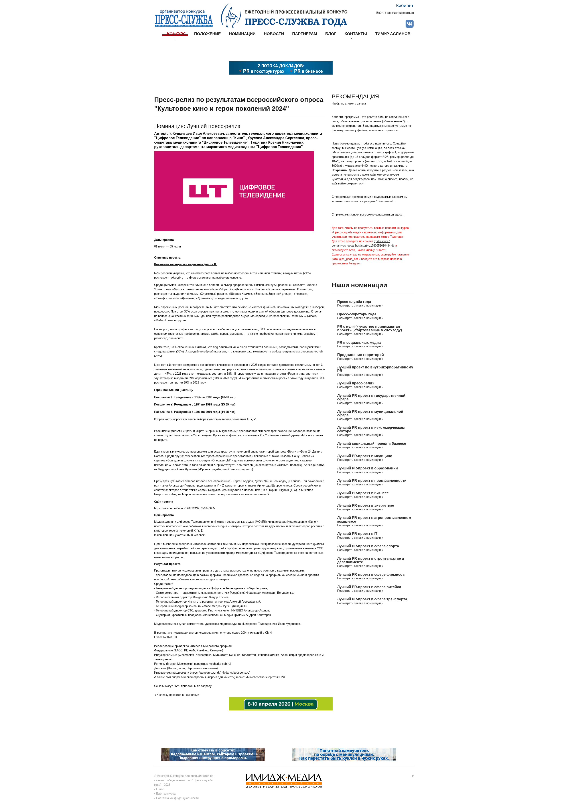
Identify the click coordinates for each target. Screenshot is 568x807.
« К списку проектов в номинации (176, 694)
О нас (160, 789)
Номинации (242, 34)
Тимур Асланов (392, 34)
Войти (380, 12)
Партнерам (304, 34)
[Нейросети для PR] (281, 703)
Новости (274, 34)
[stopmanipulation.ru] (344, 754)
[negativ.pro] (213, 754)
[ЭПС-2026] (281, 67)
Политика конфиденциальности (177, 798)
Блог (330, 34)
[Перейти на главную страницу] (284, 15)
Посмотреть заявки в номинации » (360, 305)
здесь (398, 214)
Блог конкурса (166, 793)
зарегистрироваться (400, 12)
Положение (207, 34)
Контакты (356, 34)
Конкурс (176, 34)
